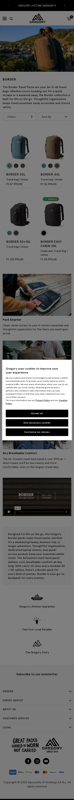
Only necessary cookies (37, 422)
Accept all (37, 413)
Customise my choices (37, 432)
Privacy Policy (43, 400)
